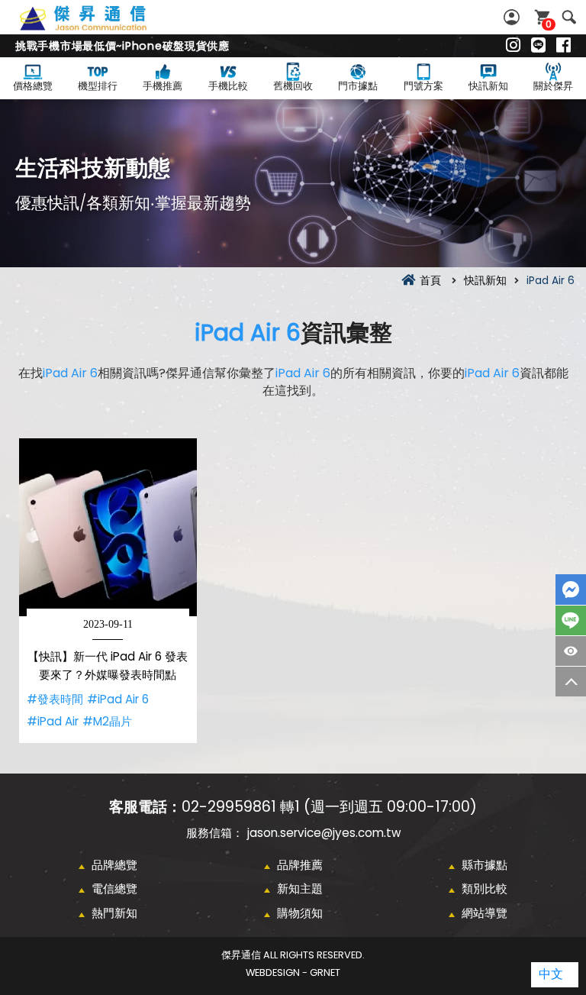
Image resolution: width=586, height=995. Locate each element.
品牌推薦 (300, 865)
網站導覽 (484, 913)
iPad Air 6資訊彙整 (100, 27)
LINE (570, 620)
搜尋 (568, 17)
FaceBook (570, 589)
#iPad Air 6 (118, 699)
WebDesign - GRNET (293, 972)
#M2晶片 (107, 721)
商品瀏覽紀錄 (570, 651)
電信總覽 (114, 888)
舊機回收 (293, 85)
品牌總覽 (114, 865)
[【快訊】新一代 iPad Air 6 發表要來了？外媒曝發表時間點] (108, 527)
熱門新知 (114, 913)
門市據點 (358, 85)
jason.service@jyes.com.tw (324, 833)
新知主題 (300, 888)
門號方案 (423, 85)
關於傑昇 (553, 85)
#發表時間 (55, 699)
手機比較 (228, 85)
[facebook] (563, 45)
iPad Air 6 (248, 332)
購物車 (549, 24)
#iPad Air (53, 721)
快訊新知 (488, 85)
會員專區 (513, 17)
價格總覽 (33, 85)
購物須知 (300, 913)
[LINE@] (538, 45)
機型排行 (98, 85)
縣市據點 (484, 865)
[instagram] (513, 45)
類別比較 (484, 888)
